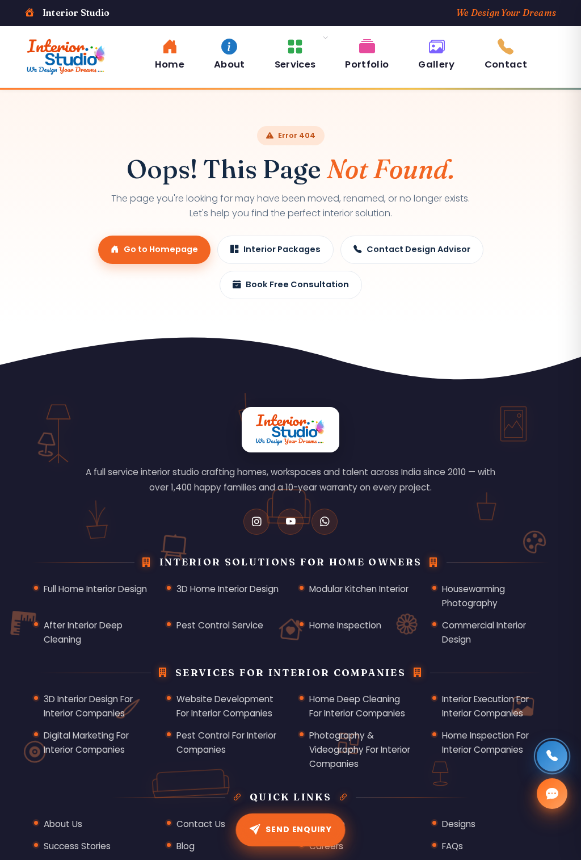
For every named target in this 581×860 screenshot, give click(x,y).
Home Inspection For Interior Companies (485, 742)
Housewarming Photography (473, 596)
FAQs (452, 846)
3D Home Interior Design (227, 589)
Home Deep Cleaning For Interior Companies (357, 706)
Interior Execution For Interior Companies (485, 706)
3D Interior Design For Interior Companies (88, 706)
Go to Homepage (161, 249)
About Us (63, 824)
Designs (458, 824)
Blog (185, 846)
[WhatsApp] (324, 522)
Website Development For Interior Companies (224, 706)
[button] (295, 52)
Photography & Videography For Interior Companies (359, 749)
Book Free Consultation (297, 284)
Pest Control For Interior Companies (226, 742)
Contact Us (200, 824)
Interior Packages (282, 249)
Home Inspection (345, 625)
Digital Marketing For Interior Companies (86, 742)
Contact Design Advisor (418, 249)
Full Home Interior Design (95, 589)
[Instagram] (256, 522)
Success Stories (77, 846)
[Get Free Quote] (552, 793)
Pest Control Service (219, 625)
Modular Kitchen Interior (359, 589)
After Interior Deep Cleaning (83, 632)
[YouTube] (290, 522)
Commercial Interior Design (484, 632)
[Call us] (552, 756)
